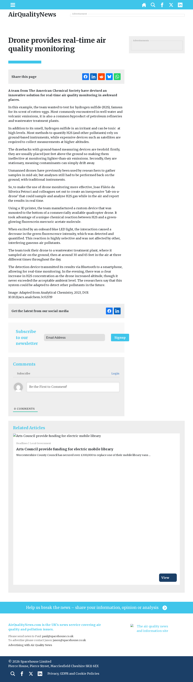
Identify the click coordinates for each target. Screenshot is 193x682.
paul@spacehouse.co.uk (58, 636)
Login (115, 373)
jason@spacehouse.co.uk (70, 640)
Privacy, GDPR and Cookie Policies (73, 673)
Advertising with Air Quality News (30, 645)
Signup (120, 337)
